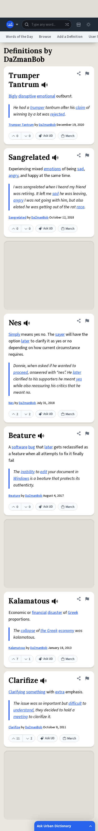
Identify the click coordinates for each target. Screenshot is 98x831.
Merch (70, 136)
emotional (46, 96)
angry (13, 176)
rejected (57, 114)
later (25, 341)
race (80, 207)
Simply (14, 334)
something (35, 692)
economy (66, 631)
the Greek (49, 631)
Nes (11, 403)
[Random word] (67, 24)
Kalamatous (17, 648)
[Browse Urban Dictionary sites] (12, 24)
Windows (21, 478)
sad (80, 169)
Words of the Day (19, 36)
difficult (75, 703)
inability (28, 472)
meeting (20, 717)
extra (59, 692)
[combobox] (47, 24)
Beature (14, 495)
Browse (45, 36)
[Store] (78, 24)
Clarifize (14, 727)
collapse (28, 631)
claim (80, 108)
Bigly (13, 96)
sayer (60, 334)
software (19, 447)
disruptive (27, 96)
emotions (52, 169)
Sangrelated (17, 217)
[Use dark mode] (88, 24)
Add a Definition (70, 36)
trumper (37, 108)
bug (31, 447)
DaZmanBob (47, 124)
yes (79, 379)
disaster (55, 613)
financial (39, 613)
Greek (73, 613)
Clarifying (17, 692)
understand (23, 710)
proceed (20, 372)
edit (43, 472)
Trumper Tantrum (21, 124)
